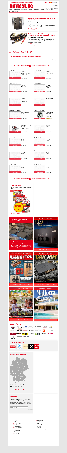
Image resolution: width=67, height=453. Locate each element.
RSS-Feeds (17, 430)
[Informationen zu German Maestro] (19, 331)
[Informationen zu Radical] (37, 334)
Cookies (39, 426)
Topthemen (17, 432)
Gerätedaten (17, 426)
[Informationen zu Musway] (18, 334)
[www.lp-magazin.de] (31, 350)
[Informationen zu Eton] (13, 331)
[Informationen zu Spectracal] (44, 334)
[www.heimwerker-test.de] (25, 350)
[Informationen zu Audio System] (19, 327)
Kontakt (39, 427)
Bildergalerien (18, 427)
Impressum (40, 420)
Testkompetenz (18, 423)
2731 (30, 66)
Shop (52, 9)
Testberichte (17, 9)
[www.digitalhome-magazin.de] (13, 350)
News (10, 9)
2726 (17, 66)
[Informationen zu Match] (50, 331)
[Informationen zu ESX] (50, 327)
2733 (35, 66)
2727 (19, 66)
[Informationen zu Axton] (26, 327)
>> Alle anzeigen (32, 29)
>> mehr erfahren (15, 213)
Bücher (16, 422)
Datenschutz (40, 425)
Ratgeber (47, 9)
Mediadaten (40, 422)
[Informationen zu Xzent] (19, 337)
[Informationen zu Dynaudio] (38, 327)
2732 (32, 66)
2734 (38, 66)
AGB (38, 423)
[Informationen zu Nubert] (25, 334)
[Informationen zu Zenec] (26, 337)
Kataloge (16, 429)
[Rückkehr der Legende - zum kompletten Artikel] (18, 24)
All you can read (13, 11)
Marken (30, 9)
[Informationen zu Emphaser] (45, 327)
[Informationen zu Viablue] (13, 337)
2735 (40, 66)
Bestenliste (24, 9)
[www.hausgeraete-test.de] (19, 350)
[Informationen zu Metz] (13, 334)
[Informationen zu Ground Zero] (25, 331)
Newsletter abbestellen (17, 412)
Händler (42, 9)
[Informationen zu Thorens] (50, 334)
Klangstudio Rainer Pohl (21, 392)
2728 (22, 66)
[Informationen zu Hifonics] (38, 331)
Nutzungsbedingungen (43, 429)
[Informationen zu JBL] (44, 331)
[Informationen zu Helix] (31, 331)
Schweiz (13, 383)
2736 (43, 66)
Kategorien (36, 9)
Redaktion (17, 425)
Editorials (16, 433)
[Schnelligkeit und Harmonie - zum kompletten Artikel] (18, 39)
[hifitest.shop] (36, 350)
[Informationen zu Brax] (31, 327)
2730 (27, 66)
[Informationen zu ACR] (13, 327)
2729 (25, 66)
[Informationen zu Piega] (31, 334)
